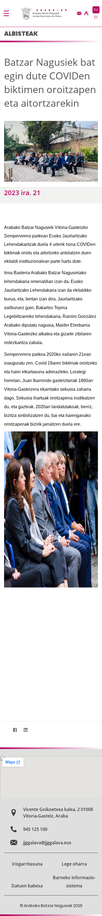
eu (96, 9)
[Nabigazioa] (6, 13)
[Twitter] (4, 730)
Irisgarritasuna (27, 864)
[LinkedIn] (25, 730)
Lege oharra (74, 864)
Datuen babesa (27, 886)
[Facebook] (15, 730)
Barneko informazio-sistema (74, 882)
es (96, 17)
